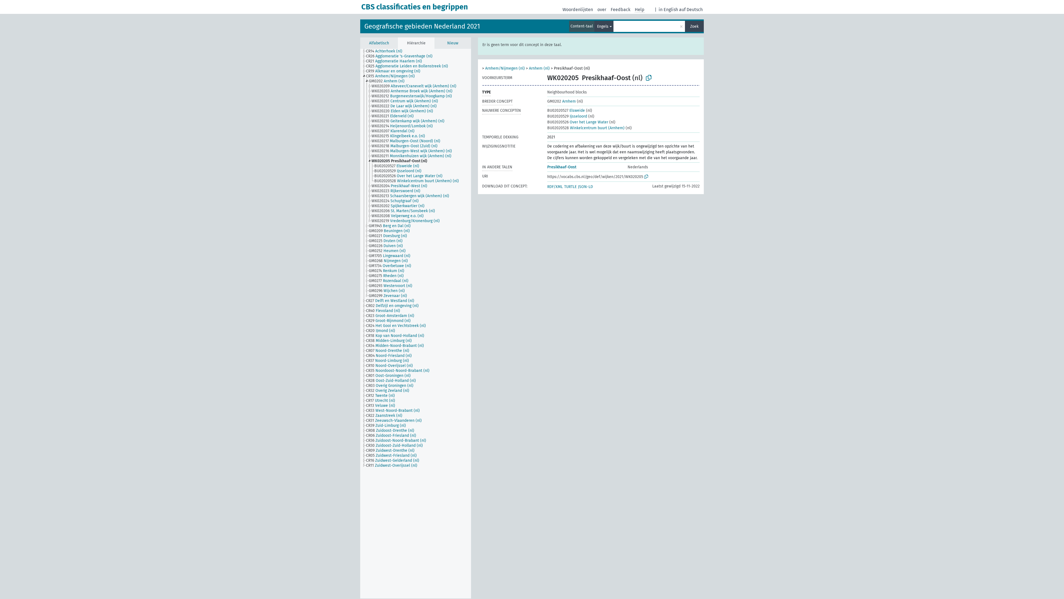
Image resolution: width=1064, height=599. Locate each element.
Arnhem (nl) (539, 68)
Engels (602, 26)
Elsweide (566, 110)
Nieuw (452, 43)
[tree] (415, 323)
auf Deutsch (691, 9)
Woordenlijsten (577, 9)
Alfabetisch (379, 43)
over (601, 9)
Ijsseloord (567, 116)
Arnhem (561, 101)
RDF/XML (555, 186)
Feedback (620, 9)
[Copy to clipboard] (648, 78)
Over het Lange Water (577, 122)
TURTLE (570, 186)
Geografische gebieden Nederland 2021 (422, 26)
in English (668, 9)
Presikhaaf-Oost (561, 167)
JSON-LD (585, 186)
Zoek (694, 26)
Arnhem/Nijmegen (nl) (505, 68)
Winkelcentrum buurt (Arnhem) (586, 128)
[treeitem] (386, 51)
